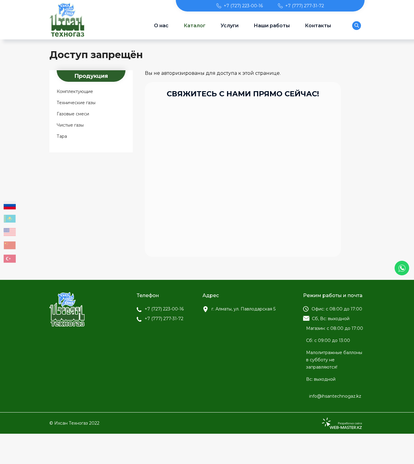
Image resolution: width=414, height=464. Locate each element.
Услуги (230, 25)
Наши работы (272, 25)
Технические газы (76, 102)
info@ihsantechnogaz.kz (335, 396)
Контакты (318, 25)
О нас (161, 25)
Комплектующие (75, 91)
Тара (62, 136)
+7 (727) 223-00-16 (243, 5)
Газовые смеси (73, 114)
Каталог (194, 25)
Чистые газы (70, 125)
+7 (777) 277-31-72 (304, 5)
